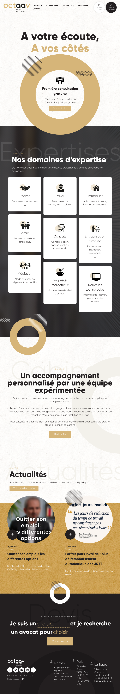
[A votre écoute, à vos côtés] (17, 7)
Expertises (51, 5)
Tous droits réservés (27, 676)
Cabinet (37, 5)
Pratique (82, 5)
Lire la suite (60, 434)
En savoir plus (60, 108)
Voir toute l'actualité (24, 488)
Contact (37, 9)
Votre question (60, 641)
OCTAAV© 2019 (12, 676)
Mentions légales (13, 679)
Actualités (68, 5)
